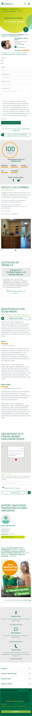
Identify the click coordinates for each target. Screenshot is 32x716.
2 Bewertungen (16, 161)
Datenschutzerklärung (15, 113)
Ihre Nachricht (5, 88)
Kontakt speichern (20, 47)
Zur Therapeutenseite (8, 537)
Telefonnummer (6, 81)
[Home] (10, 3)
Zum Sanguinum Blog (16, 658)
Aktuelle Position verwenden (12, 488)
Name (3, 67)
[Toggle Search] (25, 3)
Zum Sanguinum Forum (16, 641)
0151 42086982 (20, 44)
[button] (16, 668)
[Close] (22, 448)
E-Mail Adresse (6, 74)
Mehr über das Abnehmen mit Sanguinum (16, 292)
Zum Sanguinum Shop (16, 624)
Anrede (3, 58)
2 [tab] (16, 250)
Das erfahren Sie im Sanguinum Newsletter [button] (17, 600)
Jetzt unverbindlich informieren (11, 122)
